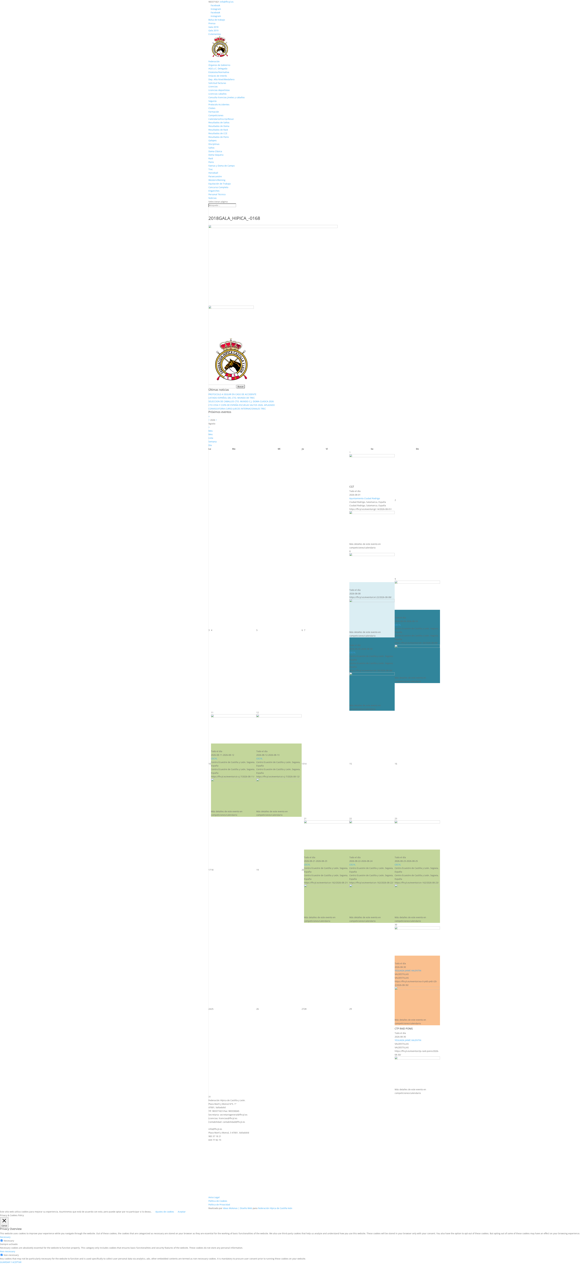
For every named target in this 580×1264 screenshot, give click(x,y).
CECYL (352, 652)
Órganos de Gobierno (219, 65)
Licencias (213, 86)
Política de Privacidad (219, 1204)
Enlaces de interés (217, 75)
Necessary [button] (5, 1237)
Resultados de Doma (218, 126)
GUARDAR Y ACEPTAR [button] (10, 1262)
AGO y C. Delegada (217, 68)
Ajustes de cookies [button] (164, 1211)
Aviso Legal (214, 1197)
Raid (210, 158)
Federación (214, 61)
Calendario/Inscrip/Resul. (221, 119)
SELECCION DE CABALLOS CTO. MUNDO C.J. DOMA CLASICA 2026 (241, 401)
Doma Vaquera (215, 154)
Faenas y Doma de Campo (221, 165)
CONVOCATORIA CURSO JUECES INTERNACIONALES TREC (237, 408)
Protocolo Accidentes (218, 104)
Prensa (211, 23)
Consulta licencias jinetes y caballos (226, 97)
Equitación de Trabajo (219, 183)
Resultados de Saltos (218, 122)
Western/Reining (216, 180)
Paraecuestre (215, 176)
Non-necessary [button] (7, 1251)
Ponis (211, 162)
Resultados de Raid (218, 129)
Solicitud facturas (217, 83)
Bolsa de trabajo (216, 19)
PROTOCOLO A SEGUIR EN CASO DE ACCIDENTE (232, 394)
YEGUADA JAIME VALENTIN (408, 970)
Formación (213, 111)
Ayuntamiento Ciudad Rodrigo (364, 498)
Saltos (211, 147)
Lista (210, 437)
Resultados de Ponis (218, 137)
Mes (210, 434)
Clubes (211, 108)
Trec (210, 169)
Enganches (213, 190)
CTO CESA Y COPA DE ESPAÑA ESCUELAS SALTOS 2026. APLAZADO (241, 405)
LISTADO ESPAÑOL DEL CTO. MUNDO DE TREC (231, 397)
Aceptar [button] (182, 1211)
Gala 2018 (213, 27)
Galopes (212, 140)
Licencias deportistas (219, 90)
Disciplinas (213, 144)
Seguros (212, 101)
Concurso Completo (218, 187)
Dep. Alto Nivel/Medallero (221, 79)
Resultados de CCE (217, 133)
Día (210, 445)
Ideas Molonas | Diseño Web (238, 1208)
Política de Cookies (217, 1200)
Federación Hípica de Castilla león (275, 1208)
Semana (212, 441)
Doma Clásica (215, 151)
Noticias (212, 198)
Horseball (213, 172)
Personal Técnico (217, 194)
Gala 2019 (213, 30)
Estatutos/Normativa (218, 72)
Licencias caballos (217, 93)
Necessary (9, 1240)
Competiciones (215, 115)
